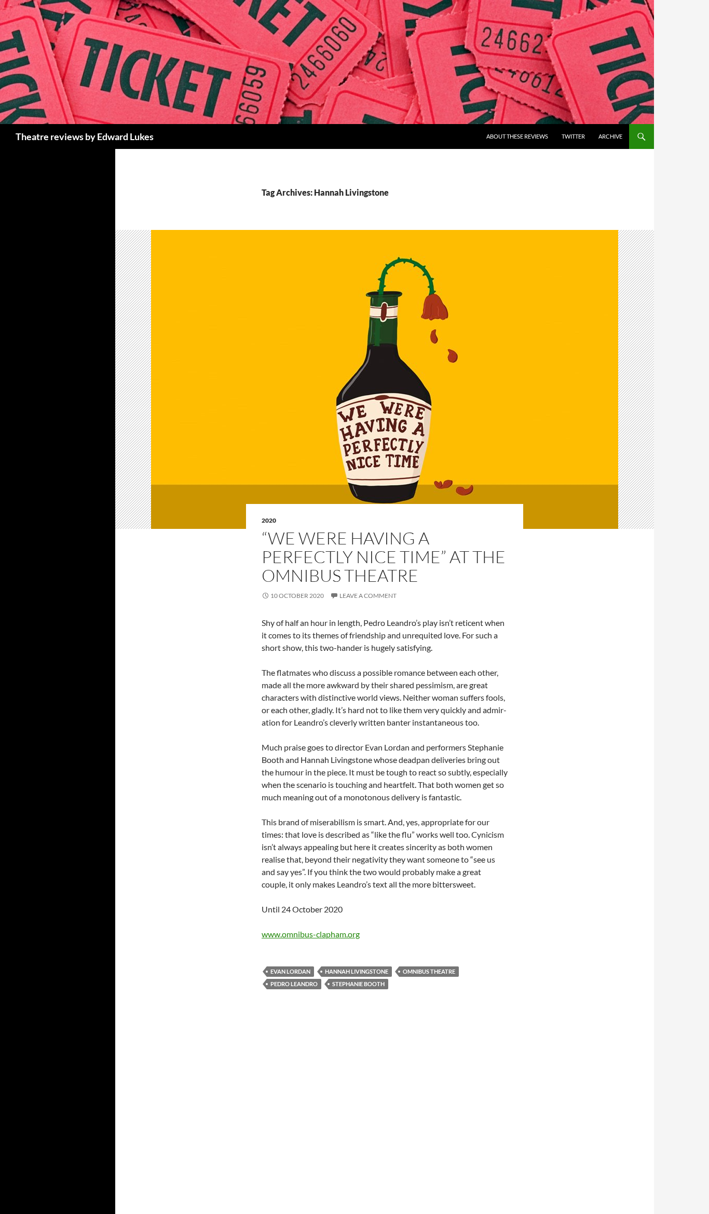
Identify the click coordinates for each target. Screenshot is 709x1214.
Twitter (573, 136)
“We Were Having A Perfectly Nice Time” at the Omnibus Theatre (384, 556)
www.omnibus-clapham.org (311, 934)
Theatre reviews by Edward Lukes (85, 136)
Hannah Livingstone (356, 971)
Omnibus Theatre (429, 971)
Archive (610, 136)
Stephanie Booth (358, 983)
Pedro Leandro (294, 983)
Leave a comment (368, 595)
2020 (269, 520)
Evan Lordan (290, 971)
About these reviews (517, 136)
